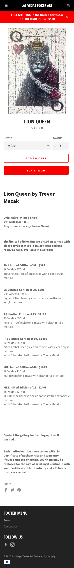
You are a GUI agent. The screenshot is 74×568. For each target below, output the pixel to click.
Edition (8, 137)
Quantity (57, 137)
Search (8, 520)
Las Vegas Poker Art (37, 5)
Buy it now (36, 170)
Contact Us (11, 526)
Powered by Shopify (44, 556)
